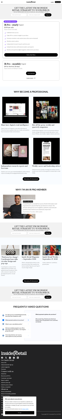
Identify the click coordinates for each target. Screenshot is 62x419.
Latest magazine (5, 367)
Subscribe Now (31, 55)
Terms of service (5, 396)
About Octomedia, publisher (8, 393)
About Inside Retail (6, 391)
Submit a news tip (5, 382)
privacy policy (25, 409)
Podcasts (3, 369)
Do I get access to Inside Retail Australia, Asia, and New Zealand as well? (15, 315)
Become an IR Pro (5, 376)
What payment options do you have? (14, 320)
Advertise (3, 373)
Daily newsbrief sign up (7, 364)
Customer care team (6, 378)
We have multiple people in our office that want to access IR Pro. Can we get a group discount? (15, 329)
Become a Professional (31, 179)
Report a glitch (5, 380)
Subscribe (57, 2)
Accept (19, 412)
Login (52, 2)
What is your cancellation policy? (13, 324)
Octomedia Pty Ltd (53, 414)
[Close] (35, 397)
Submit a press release (7, 384)
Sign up (48, 15)
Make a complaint (6, 387)
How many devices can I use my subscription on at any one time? (13, 335)
